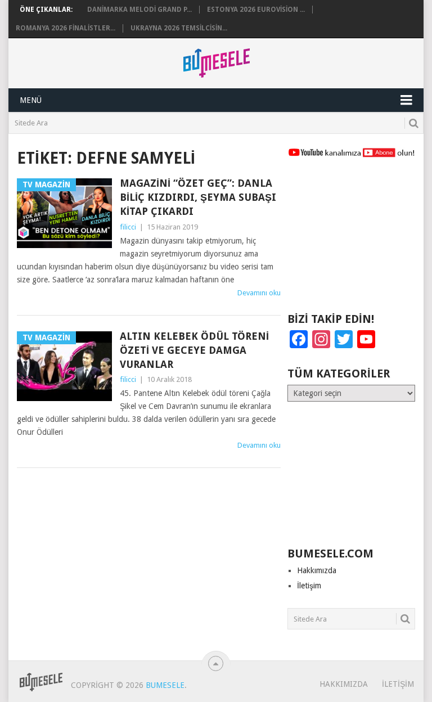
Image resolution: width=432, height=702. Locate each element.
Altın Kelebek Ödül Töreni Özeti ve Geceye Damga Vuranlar (194, 350)
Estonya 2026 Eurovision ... (256, 10)
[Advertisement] (351, 240)
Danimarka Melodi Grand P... (139, 10)
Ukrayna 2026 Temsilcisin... (178, 28)
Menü (31, 100)
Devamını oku (259, 293)
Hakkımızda (316, 570)
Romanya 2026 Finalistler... (65, 28)
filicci (128, 227)
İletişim (309, 585)
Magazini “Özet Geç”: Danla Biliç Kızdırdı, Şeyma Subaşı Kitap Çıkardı (198, 197)
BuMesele (165, 685)
